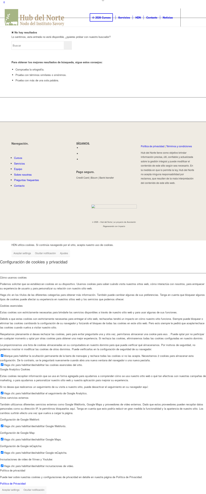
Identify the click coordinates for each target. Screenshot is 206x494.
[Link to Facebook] (187, 17)
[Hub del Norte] (34, 17)
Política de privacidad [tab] (12, 470)
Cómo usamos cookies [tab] (13, 277)
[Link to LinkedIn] (199, 17)
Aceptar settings (22, 253)
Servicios (19, 163)
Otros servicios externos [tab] (14, 398)
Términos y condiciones (179, 146)
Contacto (19, 185)
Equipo (18, 169)
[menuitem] (102, 17)
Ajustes (64, 253)
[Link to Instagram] (193, 17)
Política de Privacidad (13, 483)
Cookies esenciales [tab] (11, 306)
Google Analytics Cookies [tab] (15, 369)
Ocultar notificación (45, 253)
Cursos (18, 158)
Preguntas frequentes (26, 180)
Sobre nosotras (23, 174)
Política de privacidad (152, 146)
